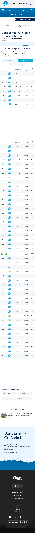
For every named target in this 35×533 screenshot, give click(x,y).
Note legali (17, 501)
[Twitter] (16, 517)
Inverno (13, 15)
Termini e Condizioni (17, 505)
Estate (20, 15)
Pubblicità (17, 495)
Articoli (25, 10)
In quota (17, 64)
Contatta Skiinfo (17, 493)
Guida (4, 44)
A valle (8, 60)
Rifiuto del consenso (17, 511)
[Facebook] (26, 517)
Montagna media (25, 60)
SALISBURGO (6, 39)
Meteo (8, 10)
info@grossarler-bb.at (12, 452)
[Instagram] (21, 517)
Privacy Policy (17, 503)
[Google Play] (13, 522)
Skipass (24, 393)
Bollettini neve (14, 44)
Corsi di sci (16, 398)
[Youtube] (10, 517)
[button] (32, 10)
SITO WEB (9, 25)
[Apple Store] (23, 522)
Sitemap (17, 507)
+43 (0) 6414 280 (27, 25)
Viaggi (16, 10)
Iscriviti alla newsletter (17, 498)
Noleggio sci (9, 393)
